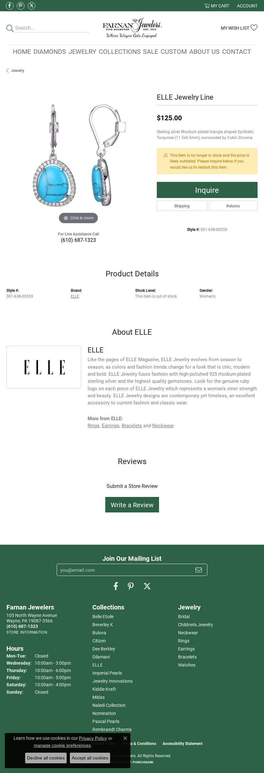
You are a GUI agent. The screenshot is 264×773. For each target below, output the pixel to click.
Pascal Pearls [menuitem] (105, 721)
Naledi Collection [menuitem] (109, 705)
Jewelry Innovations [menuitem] (112, 681)
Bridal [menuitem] (184, 616)
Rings (93, 425)
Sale (150, 51)
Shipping (182, 205)
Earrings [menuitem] (186, 649)
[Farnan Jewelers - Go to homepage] (132, 28)
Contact (236, 51)
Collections (120, 51)
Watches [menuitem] (186, 665)
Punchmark (143, 762)
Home (22, 51)
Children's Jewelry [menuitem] (195, 624)
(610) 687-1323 (78, 239)
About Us (204, 51)
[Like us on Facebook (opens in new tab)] (10, 6)
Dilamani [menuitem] (101, 657)
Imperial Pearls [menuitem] (107, 673)
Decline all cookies (46, 757)
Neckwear (163, 425)
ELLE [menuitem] (97, 665)
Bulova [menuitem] (99, 632)
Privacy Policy (93, 738)
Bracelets (132, 425)
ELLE (75, 296)
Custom (174, 51)
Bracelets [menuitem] (187, 657)
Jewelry (82, 51)
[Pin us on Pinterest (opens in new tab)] (20, 6)
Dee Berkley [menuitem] (103, 649)
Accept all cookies (90, 757)
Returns (233, 205)
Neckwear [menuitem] (188, 632)
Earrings (110, 425)
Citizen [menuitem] (99, 641)
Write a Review (132, 504)
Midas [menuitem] (98, 697)
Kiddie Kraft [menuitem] (104, 689)
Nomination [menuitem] (104, 713)
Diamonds (49, 51)
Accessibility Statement (183, 743)
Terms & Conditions (139, 743)
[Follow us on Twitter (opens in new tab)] (31, 6)
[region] (78, 154)
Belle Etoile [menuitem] (103, 616)
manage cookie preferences (62, 745)
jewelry (17, 70)
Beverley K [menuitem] (102, 624)
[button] (216, 5)
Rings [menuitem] (183, 641)
